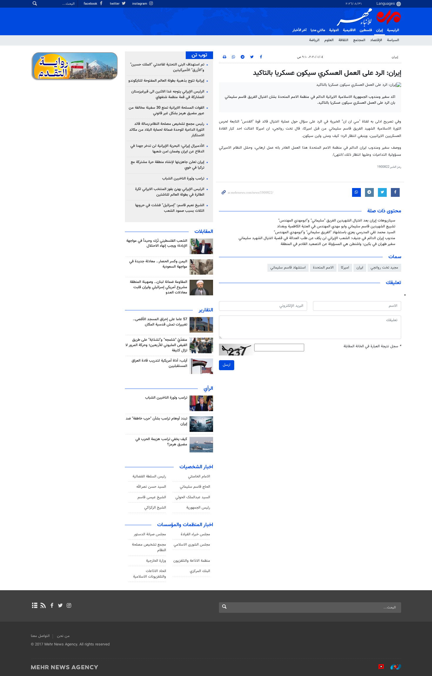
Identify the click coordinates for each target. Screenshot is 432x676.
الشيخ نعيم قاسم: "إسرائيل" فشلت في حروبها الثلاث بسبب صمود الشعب (169, 208)
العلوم (329, 40)
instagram (140, 3)
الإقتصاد (376, 40)
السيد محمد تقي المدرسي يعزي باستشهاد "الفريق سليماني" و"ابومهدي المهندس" (334, 232)
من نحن (63, 636)
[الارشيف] (34, 606)
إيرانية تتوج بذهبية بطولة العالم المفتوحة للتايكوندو (166, 81)
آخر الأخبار (299, 30)
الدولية (334, 30)
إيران (379, 30)
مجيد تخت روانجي (384, 268)
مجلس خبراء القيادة (195, 534)
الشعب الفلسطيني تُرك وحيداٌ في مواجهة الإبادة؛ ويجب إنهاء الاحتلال (156, 243)
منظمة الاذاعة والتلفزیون (191, 561)
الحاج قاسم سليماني (195, 487)
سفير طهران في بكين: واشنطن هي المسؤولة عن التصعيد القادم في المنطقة (338, 244)
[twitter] (60, 606)
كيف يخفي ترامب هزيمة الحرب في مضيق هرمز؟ (161, 441)
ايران (359, 268)
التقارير (206, 310)
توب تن (199, 55)
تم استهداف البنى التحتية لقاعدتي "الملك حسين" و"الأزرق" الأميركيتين (167, 67)
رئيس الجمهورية (198, 508)
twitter (115, 3)
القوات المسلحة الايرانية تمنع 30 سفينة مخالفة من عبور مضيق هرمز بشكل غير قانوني (166, 110)
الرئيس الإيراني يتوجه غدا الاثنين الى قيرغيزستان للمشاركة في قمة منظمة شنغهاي (167, 94)
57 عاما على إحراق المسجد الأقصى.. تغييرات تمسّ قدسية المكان (160, 322)
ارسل (226, 365)
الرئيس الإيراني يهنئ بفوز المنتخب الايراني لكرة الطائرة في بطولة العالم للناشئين (169, 192)
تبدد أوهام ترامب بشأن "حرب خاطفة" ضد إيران (156, 421)
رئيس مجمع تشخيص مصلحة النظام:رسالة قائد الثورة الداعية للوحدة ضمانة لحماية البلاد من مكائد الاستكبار (166, 129)
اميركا (345, 268)
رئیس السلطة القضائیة (149, 476)
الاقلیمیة (349, 30)
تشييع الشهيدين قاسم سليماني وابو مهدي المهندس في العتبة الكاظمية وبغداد (336, 226)
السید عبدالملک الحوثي (192, 497)
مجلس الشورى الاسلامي (192, 545)
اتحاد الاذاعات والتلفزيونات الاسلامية (149, 574)
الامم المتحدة (323, 268)
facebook (91, 3)
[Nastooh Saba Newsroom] (393, 667)
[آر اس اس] (43, 606)
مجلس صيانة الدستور (150, 534)
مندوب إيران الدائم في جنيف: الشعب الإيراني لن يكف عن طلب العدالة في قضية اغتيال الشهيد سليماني (317, 238)
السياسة (393, 40)
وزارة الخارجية (156, 561)
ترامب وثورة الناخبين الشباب (183, 179)
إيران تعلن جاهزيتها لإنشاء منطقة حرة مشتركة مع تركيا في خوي (167, 165)
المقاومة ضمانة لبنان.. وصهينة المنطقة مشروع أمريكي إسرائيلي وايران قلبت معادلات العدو (158, 287)
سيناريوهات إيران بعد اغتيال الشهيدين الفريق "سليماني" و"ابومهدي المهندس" (336, 221)
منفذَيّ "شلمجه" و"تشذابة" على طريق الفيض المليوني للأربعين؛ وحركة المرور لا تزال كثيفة (156, 345)
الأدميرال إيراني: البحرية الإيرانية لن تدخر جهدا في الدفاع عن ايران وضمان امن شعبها (167, 149)
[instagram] (69, 606)
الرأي (208, 388)
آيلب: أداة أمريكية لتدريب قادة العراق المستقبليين (159, 363)
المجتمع (359, 40)
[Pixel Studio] (378, 667)
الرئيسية (393, 30)
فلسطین (366, 30)
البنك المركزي (200, 571)
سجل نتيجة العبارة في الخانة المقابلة (372, 346)
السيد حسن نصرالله (151, 487)
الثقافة (343, 40)
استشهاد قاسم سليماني (288, 268)
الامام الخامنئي (199, 476)
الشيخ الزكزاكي (155, 508)
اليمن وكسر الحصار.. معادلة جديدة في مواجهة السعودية (158, 264)
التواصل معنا (40, 636)
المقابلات (204, 232)
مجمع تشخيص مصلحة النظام (149, 547)
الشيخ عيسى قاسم (152, 497)
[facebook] (51, 606)
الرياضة (314, 40)
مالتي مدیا (318, 30)
